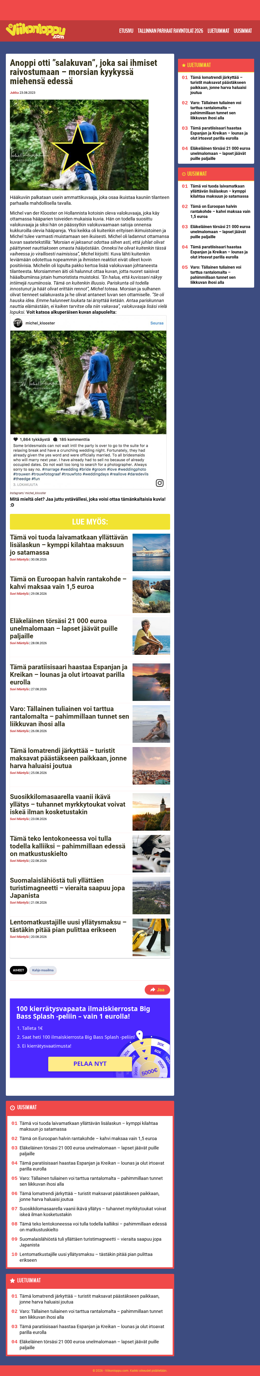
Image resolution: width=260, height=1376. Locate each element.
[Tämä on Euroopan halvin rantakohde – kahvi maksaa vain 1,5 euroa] (151, 594)
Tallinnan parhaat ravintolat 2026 (170, 31)
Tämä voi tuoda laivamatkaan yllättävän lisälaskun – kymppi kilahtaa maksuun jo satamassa (69, 544)
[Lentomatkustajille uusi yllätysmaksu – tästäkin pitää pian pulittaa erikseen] (151, 937)
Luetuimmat (218, 31)
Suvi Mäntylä (19, 559)
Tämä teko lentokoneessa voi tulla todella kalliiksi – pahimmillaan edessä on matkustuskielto (67, 846)
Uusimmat (243, 31)
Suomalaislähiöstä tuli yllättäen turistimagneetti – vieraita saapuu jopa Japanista (67, 888)
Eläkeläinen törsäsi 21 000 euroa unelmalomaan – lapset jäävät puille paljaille (64, 628)
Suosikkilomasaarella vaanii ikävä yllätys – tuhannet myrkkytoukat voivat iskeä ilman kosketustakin (67, 804)
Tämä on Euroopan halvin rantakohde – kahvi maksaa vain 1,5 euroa (68, 582)
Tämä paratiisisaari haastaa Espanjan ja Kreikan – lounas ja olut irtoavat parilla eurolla (68, 674)
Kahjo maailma (43, 970)
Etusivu (126, 31)
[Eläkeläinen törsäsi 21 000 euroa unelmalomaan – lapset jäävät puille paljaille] (151, 636)
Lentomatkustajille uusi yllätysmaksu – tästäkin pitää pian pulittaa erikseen (68, 926)
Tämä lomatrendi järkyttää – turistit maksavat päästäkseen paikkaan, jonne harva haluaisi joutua (68, 758)
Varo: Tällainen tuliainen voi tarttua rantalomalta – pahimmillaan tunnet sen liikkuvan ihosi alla (69, 716)
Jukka (14, 93)
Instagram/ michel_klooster (28, 493)
